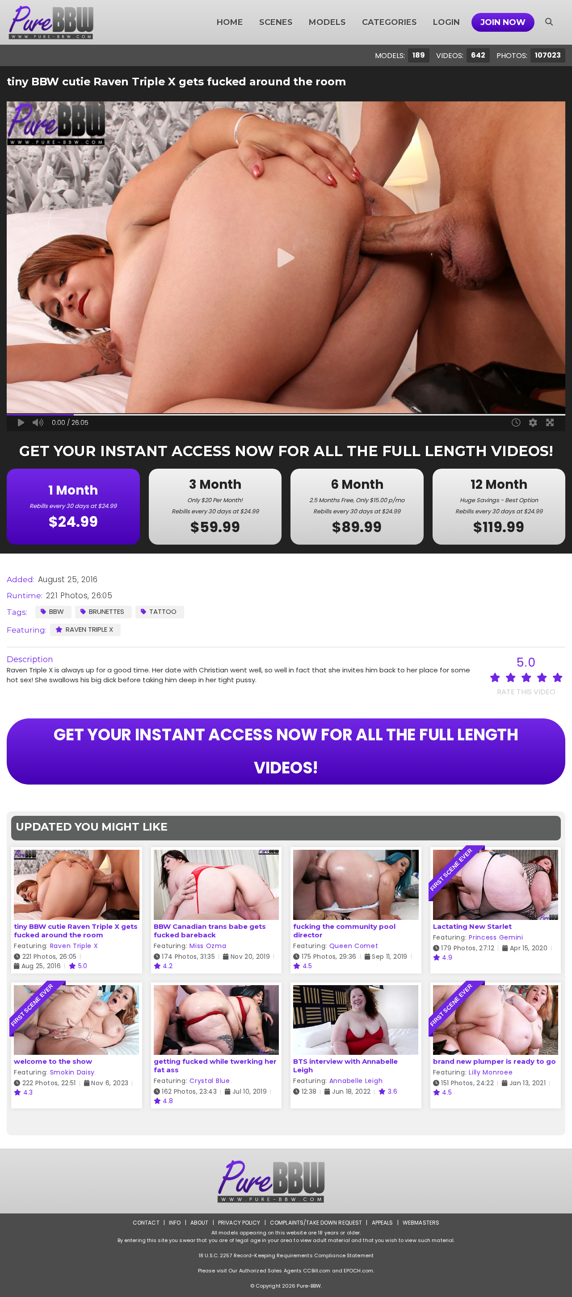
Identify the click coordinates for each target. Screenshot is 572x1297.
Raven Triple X (89, 629)
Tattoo (163, 611)
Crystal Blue (209, 1080)
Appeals (382, 1222)
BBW (56, 611)
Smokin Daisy (72, 1072)
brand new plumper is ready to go (494, 1061)
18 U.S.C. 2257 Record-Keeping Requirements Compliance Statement (286, 1255)
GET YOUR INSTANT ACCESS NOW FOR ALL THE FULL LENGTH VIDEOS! (286, 751)
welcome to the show (53, 1061)
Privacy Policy (239, 1222)
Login (446, 22)
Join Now (503, 22)
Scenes (276, 22)
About (199, 1222)
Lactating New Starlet (472, 926)
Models (327, 22)
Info (175, 1222)
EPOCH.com (358, 1270)
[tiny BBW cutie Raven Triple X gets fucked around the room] (76, 855)
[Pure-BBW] (63, 22)
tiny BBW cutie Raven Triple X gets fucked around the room (76, 930)
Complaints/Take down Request (316, 1222)
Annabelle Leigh (356, 1080)
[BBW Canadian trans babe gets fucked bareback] (216, 855)
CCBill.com (316, 1270)
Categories (389, 22)
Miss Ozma (207, 945)
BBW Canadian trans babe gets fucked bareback (210, 930)
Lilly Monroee (491, 1072)
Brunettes (106, 611)
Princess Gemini (496, 937)
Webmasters (421, 1222)
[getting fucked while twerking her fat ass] (216, 991)
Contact (146, 1222)
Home (230, 22)
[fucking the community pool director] (356, 855)
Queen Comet (354, 945)
